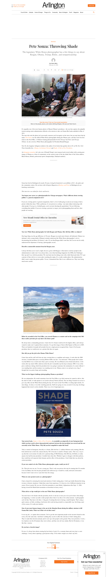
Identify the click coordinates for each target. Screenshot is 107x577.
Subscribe (42, 563)
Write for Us (43, 566)
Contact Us (43, 562)
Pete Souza (29, 137)
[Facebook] (44, 69)
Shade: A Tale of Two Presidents (42, 441)
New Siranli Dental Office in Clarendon (40, 217)
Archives (53, 41)
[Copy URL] (58, 69)
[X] (47, 69)
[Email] (55, 69)
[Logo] (53, 5)
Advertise (43, 565)
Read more (27, 225)
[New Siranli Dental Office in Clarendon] (78, 221)
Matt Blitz (54, 63)
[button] (93, 12)
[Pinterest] (51, 69)
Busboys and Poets (64, 185)
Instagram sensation (29, 152)
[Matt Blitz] (53, 60)
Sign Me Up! (91, 573)
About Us (43, 560)
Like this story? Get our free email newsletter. (53, 122)
